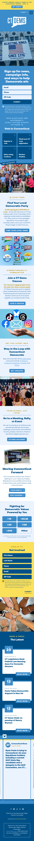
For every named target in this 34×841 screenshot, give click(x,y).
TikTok (16, 365)
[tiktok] (17, 809)
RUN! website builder (20, 819)
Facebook (7, 363)
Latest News (26, 359)
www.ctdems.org (11, 831)
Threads (23, 363)
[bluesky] (23, 809)
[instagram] (14, 809)
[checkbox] (3, 106)
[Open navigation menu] (31, 12)
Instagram (16, 363)
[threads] (20, 809)
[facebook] (11, 809)
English (23, 12)
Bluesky (25, 361)
